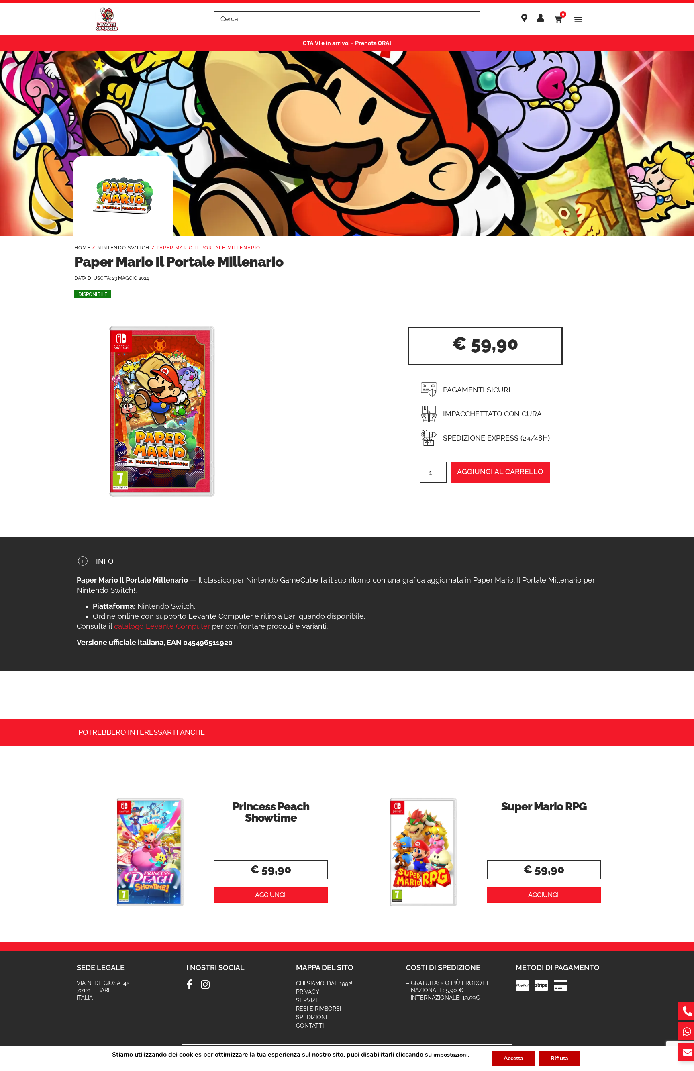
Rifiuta (559, 1058)
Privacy (307, 992)
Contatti (310, 1025)
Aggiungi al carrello (500, 471)
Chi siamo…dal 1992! (324, 983)
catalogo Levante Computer (162, 626)
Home (82, 248)
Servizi (306, 1000)
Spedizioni (311, 1017)
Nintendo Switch (123, 248)
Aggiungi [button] (270, 895)
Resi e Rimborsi (318, 1009)
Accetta (513, 1058)
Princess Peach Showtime (271, 812)
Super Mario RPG (544, 806)
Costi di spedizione (443, 967)
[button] (578, 19)
